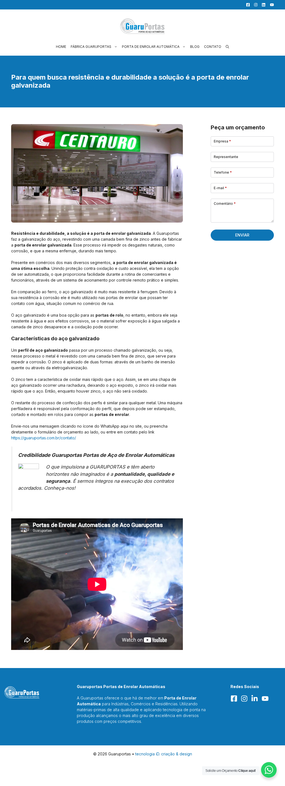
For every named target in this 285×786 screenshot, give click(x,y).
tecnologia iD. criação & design (163, 753)
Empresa (222, 141)
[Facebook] (246, 4)
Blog (195, 47)
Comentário (225, 203)
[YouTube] (270, 4)
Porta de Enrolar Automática (151, 47)
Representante (226, 157)
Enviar (242, 235)
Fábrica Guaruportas (91, 47)
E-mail (220, 188)
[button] (227, 46)
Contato (212, 47)
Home (61, 47)
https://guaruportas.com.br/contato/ (43, 437)
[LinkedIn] (262, 4)
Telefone (223, 172)
